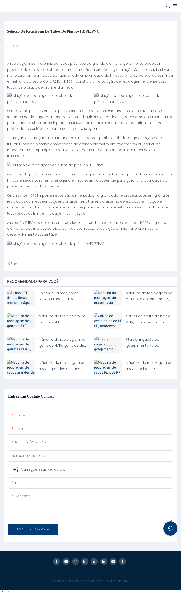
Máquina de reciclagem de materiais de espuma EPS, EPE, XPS (149, 296)
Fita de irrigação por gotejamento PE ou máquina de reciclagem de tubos (149, 342)
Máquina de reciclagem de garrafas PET (62, 319)
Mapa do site (117, 581)
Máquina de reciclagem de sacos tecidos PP (149, 365)
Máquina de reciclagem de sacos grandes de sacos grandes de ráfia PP (62, 366)
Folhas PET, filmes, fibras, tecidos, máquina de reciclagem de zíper (59, 296)
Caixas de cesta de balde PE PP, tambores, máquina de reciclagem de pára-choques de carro (148, 319)
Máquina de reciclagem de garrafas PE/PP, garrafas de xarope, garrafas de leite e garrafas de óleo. (62, 342)
